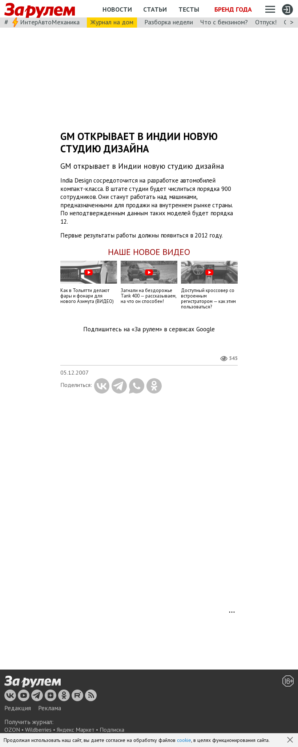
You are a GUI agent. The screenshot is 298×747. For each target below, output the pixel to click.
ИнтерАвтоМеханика (50, 22)
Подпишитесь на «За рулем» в (149, 329)
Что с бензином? (224, 22)
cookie (184, 740)
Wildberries (38, 729)
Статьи (155, 9)
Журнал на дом (111, 22)
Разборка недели (168, 22)
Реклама (49, 708)
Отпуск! (266, 22)
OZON (12, 729)
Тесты (188, 9)
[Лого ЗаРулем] (39, 9)
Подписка (112, 729)
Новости (117, 9)
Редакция (17, 708)
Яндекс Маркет (75, 729)
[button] (290, 740)
